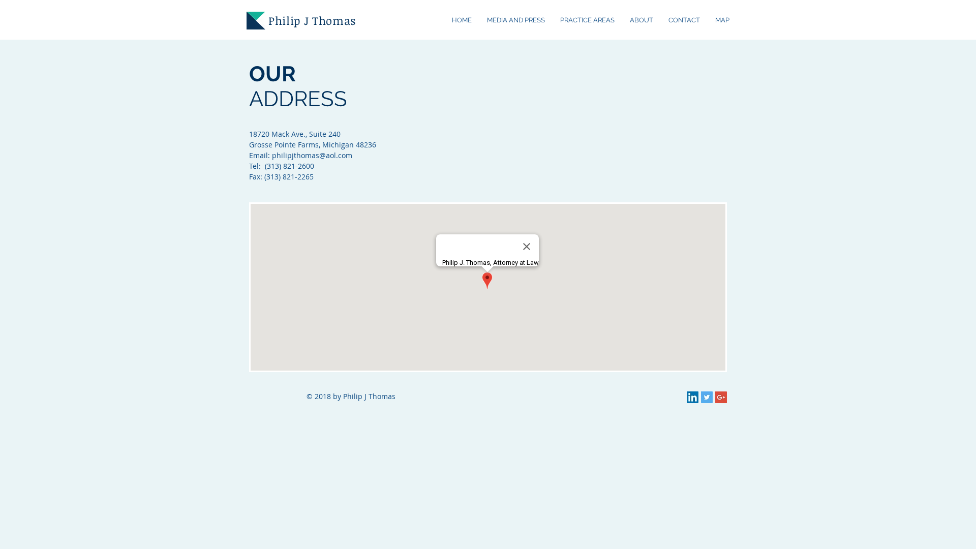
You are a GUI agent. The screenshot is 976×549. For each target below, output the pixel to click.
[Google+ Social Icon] (721, 397)
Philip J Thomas (312, 20)
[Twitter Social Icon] (707, 397)
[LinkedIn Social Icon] (692, 397)
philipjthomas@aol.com (312, 155)
